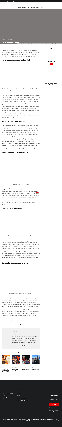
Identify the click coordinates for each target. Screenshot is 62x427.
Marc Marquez (22, 104)
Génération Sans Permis (36, 419)
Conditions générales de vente (8, 397)
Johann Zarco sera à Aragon (26, 370)
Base (3, 366)
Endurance (33, 7)
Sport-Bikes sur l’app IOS (22, 398)
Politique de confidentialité (7, 393)
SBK (29, 7)
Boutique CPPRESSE (43, 419)
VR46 (37, 191)
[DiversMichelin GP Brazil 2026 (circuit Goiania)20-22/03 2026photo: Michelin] (36, 359)
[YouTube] (59, 1)
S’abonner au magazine (6, 1)
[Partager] (7, 324)
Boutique (42, 7)
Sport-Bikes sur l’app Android (23, 400)
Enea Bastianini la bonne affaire (15, 370)
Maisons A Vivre (28, 420)
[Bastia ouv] (16, 359)
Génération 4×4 (30, 419)
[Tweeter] (10, 324)
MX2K (12, 419)
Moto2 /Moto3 (24, 7)
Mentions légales (5, 391)
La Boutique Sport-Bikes (14, 1)
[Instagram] (57, 1)
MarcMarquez (9, 320)
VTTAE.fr (4, 419)
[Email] (20, 324)
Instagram (19, 391)
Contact (3, 398)
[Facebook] (55, 1)
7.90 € (51, 63)
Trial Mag (19, 419)
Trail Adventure (24, 419)
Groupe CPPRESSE (36, 423)
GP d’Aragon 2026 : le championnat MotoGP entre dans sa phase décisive (5, 369)
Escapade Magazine (49, 419)
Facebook (19, 393)
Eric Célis (3, 39)
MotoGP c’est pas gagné (35, 370)
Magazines (37, 7)
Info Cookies (4, 395)
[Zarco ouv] (26, 359)
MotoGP (19, 7)
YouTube (19, 395)
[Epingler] (14, 324)
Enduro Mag (15, 419)
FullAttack (8, 419)
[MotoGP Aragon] (6, 359)
